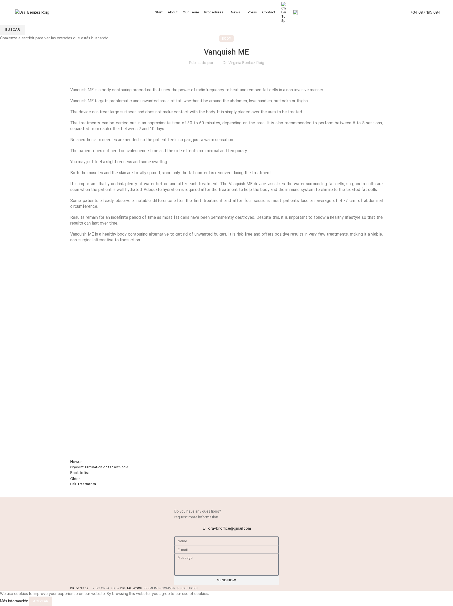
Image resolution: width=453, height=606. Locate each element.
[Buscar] (400, 12)
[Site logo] (32, 12)
